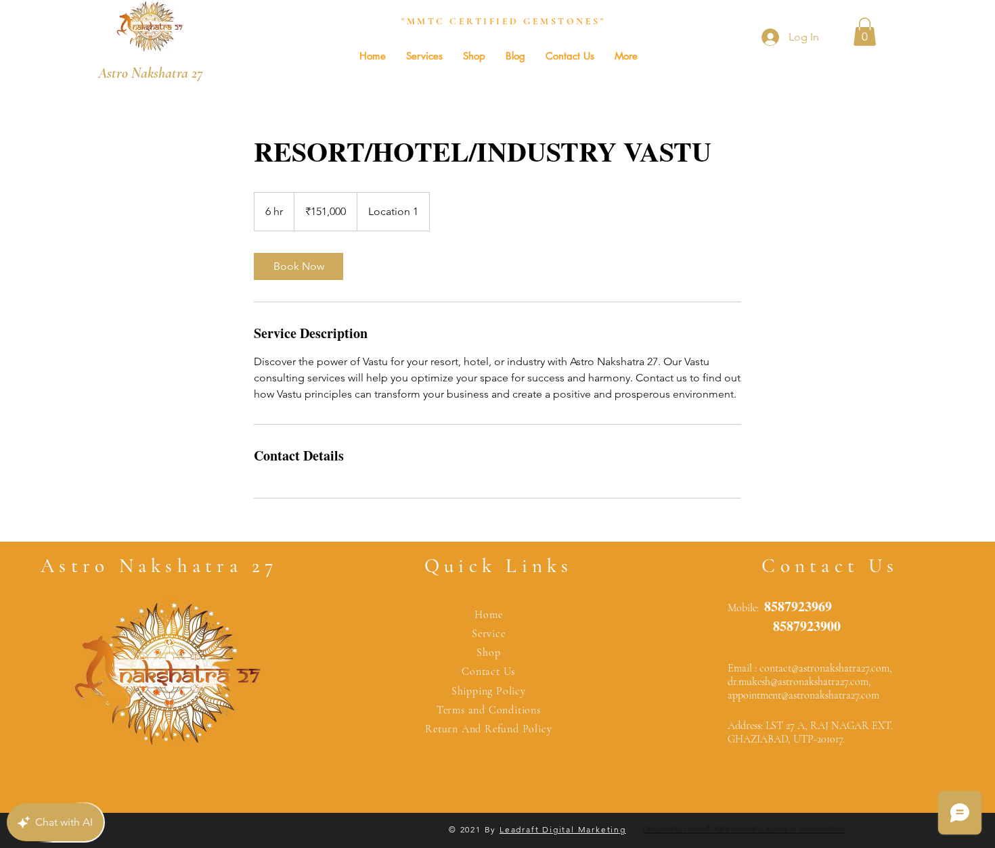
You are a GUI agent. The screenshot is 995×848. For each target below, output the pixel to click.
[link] (298, 266)
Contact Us (488, 671)
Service (489, 633)
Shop (488, 652)
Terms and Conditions (489, 710)
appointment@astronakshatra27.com (803, 695)
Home (488, 614)
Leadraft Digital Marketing (563, 829)
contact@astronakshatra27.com (824, 668)
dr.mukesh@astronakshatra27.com (798, 681)
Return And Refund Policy (488, 729)
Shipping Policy (488, 691)
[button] (865, 32)
